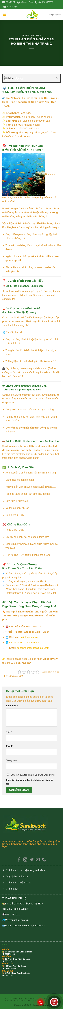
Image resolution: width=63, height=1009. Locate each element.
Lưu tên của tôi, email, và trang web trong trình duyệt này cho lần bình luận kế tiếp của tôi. (30, 779)
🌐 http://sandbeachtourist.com (22, 642)
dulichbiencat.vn (29, 637)
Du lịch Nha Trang (31, 35)
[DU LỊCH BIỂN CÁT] (31, 14)
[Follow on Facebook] (19, 860)
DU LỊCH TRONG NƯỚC (15, 1000)
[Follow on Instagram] (25, 860)
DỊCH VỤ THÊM (50, 998)
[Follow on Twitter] (31, 860)
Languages (54, 14)
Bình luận (12, 705)
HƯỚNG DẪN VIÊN (13, 998)
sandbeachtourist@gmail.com (33, 648)
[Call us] (44, 860)
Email (9, 746)
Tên (8, 732)
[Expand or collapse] (57, 78)
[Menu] (4, 14)
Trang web (11, 760)
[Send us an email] (38, 860)
